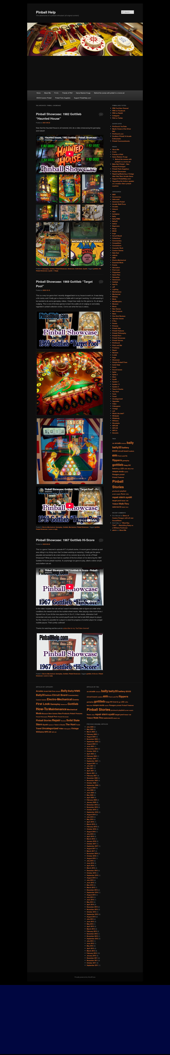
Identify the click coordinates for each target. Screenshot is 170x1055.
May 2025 (90, 729)
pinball (122, 474)
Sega (114, 357)
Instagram (115, 115)
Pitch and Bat (117, 345)
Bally (114, 216)
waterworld (116, 507)
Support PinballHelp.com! (82, 98)
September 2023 (92, 741)
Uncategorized (117, 399)
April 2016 (90, 865)
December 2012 (92, 934)
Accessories (116, 197)
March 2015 (91, 887)
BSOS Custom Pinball (44, 98)
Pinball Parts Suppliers (62, 98)
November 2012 (92, 936)
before (114, 223)
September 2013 (92, 914)
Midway (115, 297)
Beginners (116, 226)
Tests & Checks (117, 389)
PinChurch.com (118, 134)
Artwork (115, 209)
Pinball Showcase (61, 269)
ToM (127, 501)
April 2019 (90, 822)
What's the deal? (118, 413)
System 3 (115, 387)
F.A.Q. (56, 93)
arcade (118, 443)
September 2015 (92, 875)
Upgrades (115, 401)
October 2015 (91, 873)
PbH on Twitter (117, 118)
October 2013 (91, 912)
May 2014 (90, 902)
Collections (116, 238)
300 (113, 443)
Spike (114, 372)
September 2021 (92, 761)
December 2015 (92, 870)
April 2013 (90, 926)
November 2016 (92, 853)
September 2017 (92, 846)
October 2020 (91, 783)
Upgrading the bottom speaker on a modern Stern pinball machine (123, 183)
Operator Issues (118, 318)
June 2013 (90, 921)
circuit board (123, 451)
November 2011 (92, 960)
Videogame (116, 406)
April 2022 (90, 754)
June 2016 (90, 863)
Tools (114, 394)
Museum (115, 304)
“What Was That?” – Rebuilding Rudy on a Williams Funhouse (122, 525)
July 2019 (90, 817)
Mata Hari (131, 469)
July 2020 (90, 790)
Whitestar (115, 416)
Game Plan (116, 275)
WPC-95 (115, 428)
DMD (114, 258)
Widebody (115, 418)
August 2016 (91, 858)
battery (125, 447)
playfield (123, 491)
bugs (114, 233)
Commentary (116, 241)
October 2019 (91, 809)
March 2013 (91, 929)
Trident (115, 503)
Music (114, 306)
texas (123, 501)
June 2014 (90, 899)
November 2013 (92, 909)
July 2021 (90, 766)
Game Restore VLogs (83, 93)
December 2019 (92, 805)
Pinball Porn (116, 335)
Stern (114, 377)
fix (126, 456)
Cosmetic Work (117, 248)
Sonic (114, 367)
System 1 (115, 382)
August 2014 (91, 895)
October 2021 (91, 758)
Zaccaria (115, 433)
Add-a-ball (116, 199)
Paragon (115, 474)
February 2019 (92, 826)
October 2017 (91, 844)
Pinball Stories (117, 340)
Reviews (115, 352)
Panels (114, 323)
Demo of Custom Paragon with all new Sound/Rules (122, 517)
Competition (116, 243)
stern (122, 497)
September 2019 (92, 812)
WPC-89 (115, 425)
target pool (116, 500)
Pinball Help (46, 12)
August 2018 (91, 831)
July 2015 (90, 880)
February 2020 (92, 800)
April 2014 (90, 904)
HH (100, 269)
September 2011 (92, 965)
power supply (116, 494)
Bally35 (114, 221)
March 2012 (91, 951)
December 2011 (92, 958)
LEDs (125, 469)
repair (115, 497)
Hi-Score (95, 674)
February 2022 (92, 756)
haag (126, 465)
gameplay (125, 460)
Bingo (114, 228)
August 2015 (91, 878)
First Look (116, 270)
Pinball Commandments (121, 141)
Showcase (71, 269)
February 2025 (92, 734)
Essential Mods (117, 262)
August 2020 (91, 788)
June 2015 (90, 882)
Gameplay (45, 269)
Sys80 (85, 269)
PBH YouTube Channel (120, 108)
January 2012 (91, 955)
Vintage (115, 408)
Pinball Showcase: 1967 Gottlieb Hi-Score (65, 540)
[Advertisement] (85, 73)
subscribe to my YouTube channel (75, 628)
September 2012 (92, 938)
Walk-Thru (124, 503)
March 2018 (91, 839)
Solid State (78, 269)
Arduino (123, 443)
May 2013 (90, 924)
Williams (115, 421)
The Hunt (115, 391)
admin (114, 530)
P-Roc (114, 321)
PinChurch (116, 343)
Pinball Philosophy (119, 333)
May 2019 (90, 819)
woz (127, 507)
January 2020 (91, 802)
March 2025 (91, 732)
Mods (114, 299)
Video (114, 404)
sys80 (50, 271)
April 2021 (90, 771)
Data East (115, 253)
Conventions (116, 245)
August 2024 (91, 737)
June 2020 (90, 793)
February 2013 (92, 931)
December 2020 (92, 778)
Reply (55, 271)
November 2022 (92, 749)
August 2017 (91, 848)
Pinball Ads (116, 328)
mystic (126, 472)
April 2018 (90, 836)
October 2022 (91, 751)
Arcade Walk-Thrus (119, 204)
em (114, 455)
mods (121, 471)
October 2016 (91, 856)
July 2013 (90, 919)
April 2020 (90, 797)
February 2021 (92, 775)
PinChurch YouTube (119, 126)
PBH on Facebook (118, 111)
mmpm (115, 471)
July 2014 (90, 897)
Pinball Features (118, 331)
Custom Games (117, 250)
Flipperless (116, 272)
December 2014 (92, 890)
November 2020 (92, 780)
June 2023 (90, 746)
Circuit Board (117, 236)
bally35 (117, 447)
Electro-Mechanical (48, 527)
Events (114, 265)
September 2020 (92, 785)
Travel (114, 396)
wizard (123, 507)
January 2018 (91, 841)
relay (127, 494)
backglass (115, 214)
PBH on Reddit (117, 113)
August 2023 (91, 744)
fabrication (116, 267)
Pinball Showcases (119, 171)
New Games (116, 309)
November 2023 (92, 739)
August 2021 (91, 763)
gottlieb (95, 269)
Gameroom (116, 279)
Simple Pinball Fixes (119, 362)
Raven (123, 494)
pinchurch (116, 491)
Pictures (115, 326)
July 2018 (90, 834)
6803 (114, 194)
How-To (114, 284)
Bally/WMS (116, 219)
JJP (113, 287)
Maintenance (116, 292)
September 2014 (92, 892)
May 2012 (90, 946)
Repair (114, 350)
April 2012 (90, 948)
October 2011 (91, 963)
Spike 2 (115, 374)
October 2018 (91, 829)
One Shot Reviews (118, 316)
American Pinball (118, 202)
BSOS (114, 231)
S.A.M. (114, 355)
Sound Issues (117, 370)
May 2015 (90, 885)
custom (131, 451)
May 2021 (90, 768)
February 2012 (92, 953)
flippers (117, 460)
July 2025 (90, 727)
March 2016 (91, 868)
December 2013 (92, 907)
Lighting (115, 289)
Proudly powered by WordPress (85, 977)
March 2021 (91, 773)
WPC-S (114, 430)
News (114, 314)
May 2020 (90, 795)
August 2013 (91, 917)
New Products (117, 311)
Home (38, 93)
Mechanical (72, 527)
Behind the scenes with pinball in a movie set (109, 93)
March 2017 (91, 851)
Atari (114, 211)
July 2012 (90, 941)
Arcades (115, 206)
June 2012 (90, 943)
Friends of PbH (67, 93)
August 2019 (91, 814)
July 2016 (90, 861)
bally (130, 442)
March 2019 (91, 824)
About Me (47, 93)
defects (114, 255)
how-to (115, 468)
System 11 (116, 384)
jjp (119, 469)
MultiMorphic (117, 301)
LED (122, 468)
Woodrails (116, 423)
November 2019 (92, 807)
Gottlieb (52, 269)
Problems (115, 348)
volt (113, 411)
